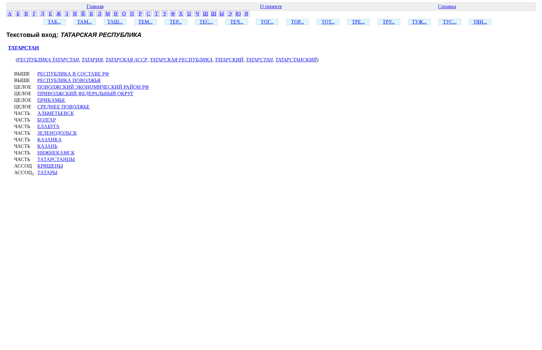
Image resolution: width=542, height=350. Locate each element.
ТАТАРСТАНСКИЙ (296, 59)
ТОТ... (328, 21)
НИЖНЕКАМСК (56, 152)
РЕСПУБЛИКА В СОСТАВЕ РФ (73, 73)
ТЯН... (480, 21)
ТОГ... (267, 21)
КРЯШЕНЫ (50, 166)
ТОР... (297, 21)
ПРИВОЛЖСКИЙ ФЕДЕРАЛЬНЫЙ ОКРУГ (85, 93)
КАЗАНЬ (47, 146)
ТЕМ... (145, 21)
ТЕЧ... (236, 21)
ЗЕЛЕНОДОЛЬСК (57, 133)
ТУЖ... (419, 21)
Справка (447, 6)
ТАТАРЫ (47, 172)
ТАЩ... (115, 21)
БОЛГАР (46, 120)
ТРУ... (389, 21)
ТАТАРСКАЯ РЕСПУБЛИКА (181, 59)
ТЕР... (176, 21)
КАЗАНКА (49, 139)
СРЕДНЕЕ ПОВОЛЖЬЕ (63, 106)
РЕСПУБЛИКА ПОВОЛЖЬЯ (69, 80)
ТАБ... (54, 21)
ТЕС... (206, 21)
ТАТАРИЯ (92, 59)
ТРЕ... (358, 21)
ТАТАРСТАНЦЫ (56, 159)
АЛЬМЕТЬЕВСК (55, 113)
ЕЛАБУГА (48, 126)
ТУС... (450, 21)
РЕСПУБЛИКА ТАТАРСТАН (48, 59)
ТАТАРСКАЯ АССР (126, 59)
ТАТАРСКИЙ (229, 59)
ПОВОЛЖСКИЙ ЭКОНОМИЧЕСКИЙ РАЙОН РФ (93, 87)
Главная (95, 6)
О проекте (271, 6)
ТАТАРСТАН (23, 48)
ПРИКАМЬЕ (51, 100)
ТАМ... (84, 21)
